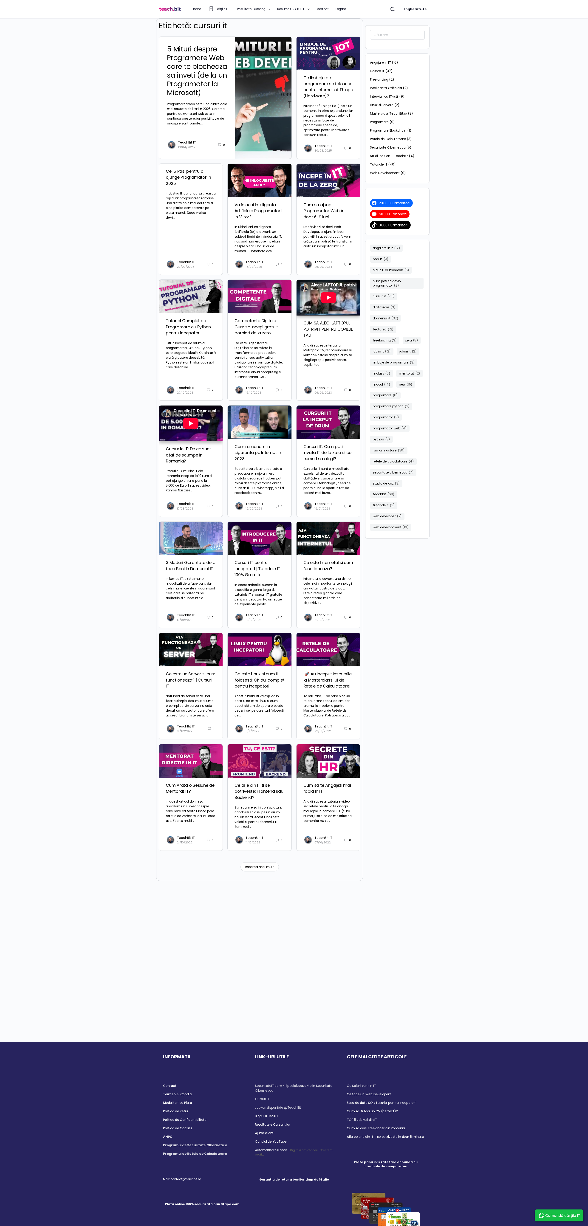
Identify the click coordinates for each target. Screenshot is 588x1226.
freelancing (385, 340)
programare (385, 395)
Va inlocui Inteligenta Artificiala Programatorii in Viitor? (258, 211)
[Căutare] (392, 9)
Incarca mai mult (259, 866)
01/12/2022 (184, 731)
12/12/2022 (322, 620)
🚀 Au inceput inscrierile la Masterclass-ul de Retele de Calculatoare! (327, 680)
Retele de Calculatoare (388, 139)
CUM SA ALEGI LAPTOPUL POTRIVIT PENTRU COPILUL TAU (328, 329)
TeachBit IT (187, 142)
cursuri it (384, 296)
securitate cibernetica (393, 472)
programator (386, 417)
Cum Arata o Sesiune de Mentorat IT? (190, 788)
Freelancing (379, 79)
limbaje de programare (394, 362)
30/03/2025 (323, 150)
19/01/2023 (322, 508)
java (411, 340)
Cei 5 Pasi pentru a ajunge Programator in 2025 (188, 177)
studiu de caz (386, 483)
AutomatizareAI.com (271, 1150)
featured (383, 329)
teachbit (383, 494)
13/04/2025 (186, 147)
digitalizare (384, 307)
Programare (379, 122)
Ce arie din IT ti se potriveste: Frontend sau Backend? (259, 791)
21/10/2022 (184, 842)
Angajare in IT (380, 62)
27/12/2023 (185, 392)
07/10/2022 (322, 842)
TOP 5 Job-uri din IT (362, 1119)
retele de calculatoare (393, 461)
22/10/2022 (322, 731)
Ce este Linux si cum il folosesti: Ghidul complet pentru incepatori (259, 680)
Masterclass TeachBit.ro (388, 113)
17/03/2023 (185, 508)
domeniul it (385, 318)
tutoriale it (384, 505)
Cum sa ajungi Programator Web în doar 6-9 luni (324, 211)
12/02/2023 (254, 508)
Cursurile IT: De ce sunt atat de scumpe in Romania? (188, 455)
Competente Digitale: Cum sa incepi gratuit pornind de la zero (256, 327)
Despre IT (377, 71)
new (405, 384)
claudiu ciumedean (391, 270)
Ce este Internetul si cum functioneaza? (328, 565)
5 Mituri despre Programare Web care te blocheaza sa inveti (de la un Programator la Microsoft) (197, 71)
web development (390, 527)
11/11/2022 (252, 731)
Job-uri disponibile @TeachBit (278, 1107)
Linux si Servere (381, 105)
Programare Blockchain (388, 130)
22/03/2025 (185, 267)
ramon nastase (389, 450)
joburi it (408, 351)
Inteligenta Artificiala (386, 88)
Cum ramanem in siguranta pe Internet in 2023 (258, 453)
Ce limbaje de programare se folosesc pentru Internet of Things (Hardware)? (328, 87)
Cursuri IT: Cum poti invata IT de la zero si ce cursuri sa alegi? (327, 453)
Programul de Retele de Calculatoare (195, 1153)
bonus (380, 259)
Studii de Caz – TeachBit (389, 156)
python (381, 439)
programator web (390, 428)
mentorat (409, 373)
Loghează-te (415, 9)
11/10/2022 (253, 842)
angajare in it (386, 248)
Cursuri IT (262, 1099)
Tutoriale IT (378, 164)
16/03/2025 (254, 267)
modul (381, 384)
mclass (381, 373)
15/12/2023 (253, 392)
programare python (391, 406)
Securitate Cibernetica (387, 147)
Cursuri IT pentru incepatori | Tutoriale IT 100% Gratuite (257, 569)
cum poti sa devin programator (387, 283)
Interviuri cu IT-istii (384, 96)
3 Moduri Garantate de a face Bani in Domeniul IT (190, 565)
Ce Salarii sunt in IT (361, 1085)
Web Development (385, 173)
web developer (387, 516)
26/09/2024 (323, 267)
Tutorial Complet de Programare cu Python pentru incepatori (188, 327)
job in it (382, 351)
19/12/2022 (253, 620)
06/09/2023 (323, 392)
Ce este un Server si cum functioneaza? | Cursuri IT (190, 680)
